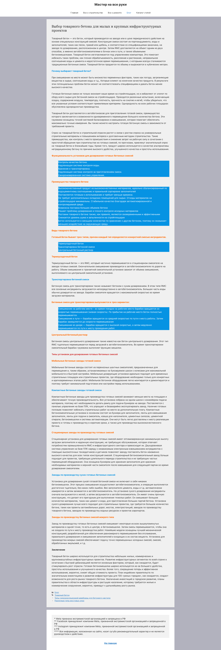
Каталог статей (143, 12)
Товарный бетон (62, 595)
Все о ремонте (115, 12)
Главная (74, 12)
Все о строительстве (93, 12)
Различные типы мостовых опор (69, 601)
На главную (110, 643)
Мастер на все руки (111, 4)
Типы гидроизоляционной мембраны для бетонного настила (82, 598)
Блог (129, 12)
